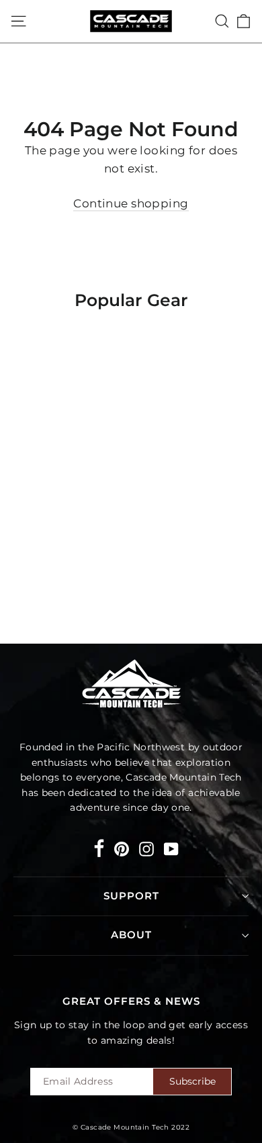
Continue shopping (130, 203)
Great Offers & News (131, 1001)
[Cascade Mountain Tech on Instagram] (146, 848)
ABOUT (131, 935)
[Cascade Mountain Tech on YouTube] (171, 848)
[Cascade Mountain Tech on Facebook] (99, 850)
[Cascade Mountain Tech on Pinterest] (121, 848)
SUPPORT (131, 896)
